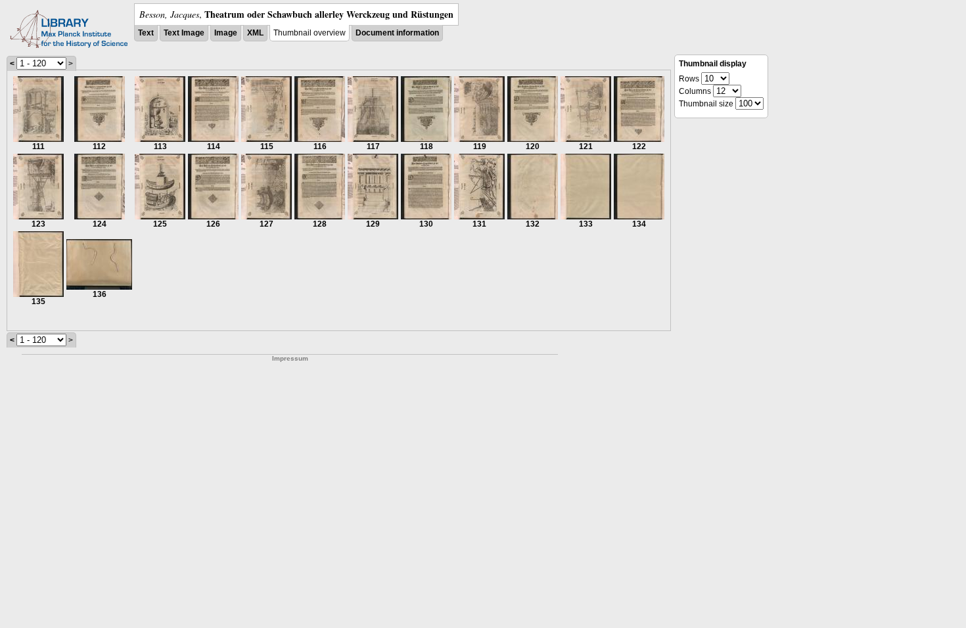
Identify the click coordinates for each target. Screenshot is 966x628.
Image (225, 32)
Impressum (290, 358)
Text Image (184, 32)
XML (255, 32)
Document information (397, 32)
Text (146, 32)
